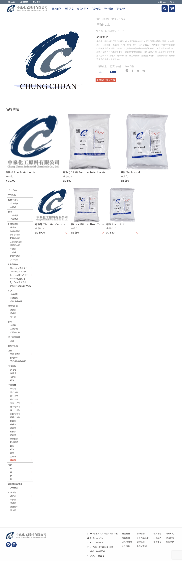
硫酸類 (13, 431)
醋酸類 (13, 420)
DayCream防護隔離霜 (20, 285)
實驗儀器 (14, 487)
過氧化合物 (15, 406)
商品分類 (12, 195)
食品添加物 (13, 345)
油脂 (10, 290)
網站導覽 (37, 2)
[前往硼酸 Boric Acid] (148, 141)
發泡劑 (13, 376)
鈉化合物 (14, 392)
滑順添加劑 (15, 245)
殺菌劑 (13, 499)
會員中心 (162, 2)
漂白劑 (13, 496)
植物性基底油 (16, 301)
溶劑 (10, 464)
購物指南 (141, 533)
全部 (12, 340)
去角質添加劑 (16, 241)
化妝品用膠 (15, 332)
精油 (10, 211)
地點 (100, 30)
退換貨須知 (142, 545)
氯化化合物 (15, 410)
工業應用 (105, 19)
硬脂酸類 (14, 438)
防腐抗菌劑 (15, 255)
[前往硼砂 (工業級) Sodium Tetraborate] (91, 141)
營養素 (13, 227)
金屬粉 (13, 456)
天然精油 (14, 215)
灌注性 (13, 373)
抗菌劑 (13, 248)
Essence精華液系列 (19, 275)
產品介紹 (81, 8)
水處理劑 (12, 492)
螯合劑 (13, 510)
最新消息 (69, 8)
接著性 (13, 369)
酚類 (12, 452)
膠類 (10, 321)
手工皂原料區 (14, 337)
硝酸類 (13, 427)
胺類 (12, 449)
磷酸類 (13, 424)
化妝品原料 (13, 223)
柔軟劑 (13, 313)
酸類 (12, 445)
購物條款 (12, 2)
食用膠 (13, 325)
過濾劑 (13, 503)
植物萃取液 (13, 199)
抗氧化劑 (14, 259)
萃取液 (13, 207)
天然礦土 (14, 252)
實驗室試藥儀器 (15, 484)
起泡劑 (13, 309)
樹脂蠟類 (12, 366)
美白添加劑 (15, 234)
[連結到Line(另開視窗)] (8, 544)
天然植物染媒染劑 (18, 361)
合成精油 (14, 219)
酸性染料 (14, 357)
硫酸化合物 (15, 417)
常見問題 (24, 2)
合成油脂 (14, 294)
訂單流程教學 (143, 537)
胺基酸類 (14, 442)
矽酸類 (13, 435)
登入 (172, 2)
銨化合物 (14, 399)
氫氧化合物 (15, 403)
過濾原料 (14, 506)
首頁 (98, 19)
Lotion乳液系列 (17, 278)
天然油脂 (14, 297)
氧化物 (13, 388)
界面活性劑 (13, 306)
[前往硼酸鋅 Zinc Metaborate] (33, 141)
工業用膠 (14, 328)
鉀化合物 (14, 395)
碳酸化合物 (15, 413)
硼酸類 (113, 19)
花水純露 (14, 203)
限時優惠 (108, 8)
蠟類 (12, 380)
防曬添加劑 (15, 238)
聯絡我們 (121, 8)
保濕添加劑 (15, 231)
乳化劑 (13, 316)
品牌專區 (96, 8)
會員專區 (157, 533)
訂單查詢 (157, 537)
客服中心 (170, 533)
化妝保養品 (13, 264)
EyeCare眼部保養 (18, 282)
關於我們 (56, 8)
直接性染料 (15, 354)
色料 (10, 350)
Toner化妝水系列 (18, 271)
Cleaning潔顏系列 (18, 267)
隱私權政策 (127, 541)
